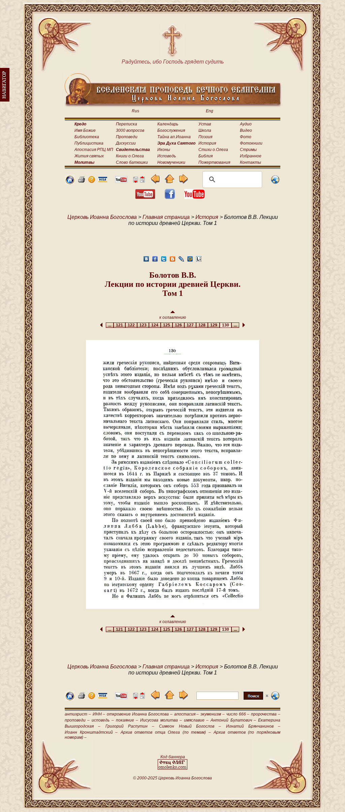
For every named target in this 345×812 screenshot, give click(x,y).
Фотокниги (251, 143)
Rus (135, 111)
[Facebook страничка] (170, 197)
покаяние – (127, 720)
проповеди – (77, 720)
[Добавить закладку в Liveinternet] (198, 261)
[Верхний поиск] (232, 699)
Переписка (126, 124)
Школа (204, 130)
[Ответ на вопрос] (91, 181)
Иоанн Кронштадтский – (91, 732)
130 (225, 325)
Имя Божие (85, 130)
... (109, 325)
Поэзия (205, 136)
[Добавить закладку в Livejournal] (181, 261)
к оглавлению (172, 317)
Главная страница (166, 217)
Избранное (250, 156)
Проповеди (126, 136)
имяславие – (196, 720)
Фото (245, 136)
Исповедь (166, 156)
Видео (246, 130)
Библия (205, 156)
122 (131, 325)
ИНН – (99, 714)
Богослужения (171, 130)
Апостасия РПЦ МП (93, 149)
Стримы (248, 149)
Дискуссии (126, 143)
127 (190, 325)
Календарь (167, 124)
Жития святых (89, 156)
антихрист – (78, 714)
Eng (209, 111)
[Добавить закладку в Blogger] (172, 261)
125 (166, 325)
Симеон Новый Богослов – (190, 726)
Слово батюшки (132, 162)
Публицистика (88, 143)
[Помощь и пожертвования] (102, 180)
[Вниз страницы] (135, 181)
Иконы (163, 149)
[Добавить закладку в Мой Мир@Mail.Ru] (190, 261)
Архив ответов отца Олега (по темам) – (166, 732)
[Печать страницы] (81, 181)
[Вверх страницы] (142, 181)
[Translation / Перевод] (275, 183)
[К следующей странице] (183, 182)
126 (178, 325)
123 (143, 325)
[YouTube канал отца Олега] (121, 181)
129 (213, 325)
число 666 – (238, 714)
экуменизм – (212, 714)
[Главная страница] (70, 183)
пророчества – (265, 714)
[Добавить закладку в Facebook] (155, 261)
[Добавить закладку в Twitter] (163, 261)
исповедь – (103, 720)
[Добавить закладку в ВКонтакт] (146, 261)
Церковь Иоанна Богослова (102, 217)
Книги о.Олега (130, 156)
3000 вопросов (130, 130)
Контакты (250, 162)
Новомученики (171, 162)
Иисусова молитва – (161, 720)
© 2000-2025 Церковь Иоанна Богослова (172, 778)
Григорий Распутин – (130, 726)
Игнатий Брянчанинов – (253, 726)
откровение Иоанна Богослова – (139, 714)
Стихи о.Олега (213, 149)
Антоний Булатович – (233, 720)
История (207, 143)
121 (119, 325)
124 (154, 325)
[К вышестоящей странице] (169, 182)
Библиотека (86, 136)
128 (202, 325)
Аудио (246, 124)
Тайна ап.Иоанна (174, 136)
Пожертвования (214, 162)
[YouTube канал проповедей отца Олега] (194, 197)
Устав (204, 124)
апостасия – (186, 714)
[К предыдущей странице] (155, 182)
